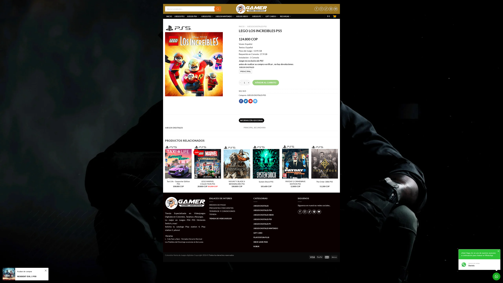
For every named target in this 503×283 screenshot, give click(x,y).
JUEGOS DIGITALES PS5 (257, 26)
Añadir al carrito (265, 82)
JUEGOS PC (256, 16)
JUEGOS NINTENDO (223, 16)
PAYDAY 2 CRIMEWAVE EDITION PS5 (295, 182)
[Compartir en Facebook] (241, 101)
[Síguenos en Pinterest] (331, 9)
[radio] (245, 72)
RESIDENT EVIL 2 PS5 (26, 276)
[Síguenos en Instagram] (321, 9)
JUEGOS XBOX (242, 16)
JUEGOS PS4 (192, 16)
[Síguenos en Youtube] (335, 9)
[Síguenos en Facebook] (317, 9)
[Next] (338, 168)
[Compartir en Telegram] (255, 101)
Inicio (169, 16)
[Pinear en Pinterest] (250, 101)
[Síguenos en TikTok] (326, 9)
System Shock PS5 (266, 182)
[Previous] (165, 168)
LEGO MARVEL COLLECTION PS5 (207, 182)
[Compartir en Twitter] (246, 101)
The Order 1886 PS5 (324, 182)
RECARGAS (284, 16)
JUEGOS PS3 (179, 16)
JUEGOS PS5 (206, 16)
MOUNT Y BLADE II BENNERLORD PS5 (237, 182)
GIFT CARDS (271, 16)
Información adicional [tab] (251, 120)
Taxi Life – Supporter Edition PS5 (178, 182)
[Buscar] (218, 9)
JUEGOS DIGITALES (246, 67)
